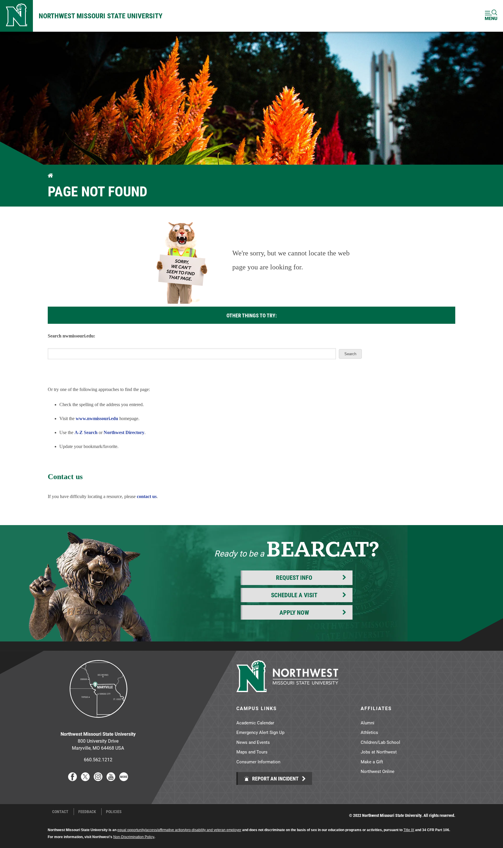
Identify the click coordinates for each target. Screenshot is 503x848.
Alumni (367, 723)
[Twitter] (85, 779)
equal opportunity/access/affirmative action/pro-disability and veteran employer (179, 830)
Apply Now (294, 612)
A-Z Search (86, 432)
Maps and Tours (252, 752)
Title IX (408, 830)
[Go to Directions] (98, 722)
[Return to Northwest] (16, 16)
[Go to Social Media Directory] (123, 779)
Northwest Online (377, 771)
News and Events (253, 742)
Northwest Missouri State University (100, 15)
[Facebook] (72, 779)
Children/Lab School (380, 742)
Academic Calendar (255, 723)
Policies (114, 811)
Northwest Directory (124, 432)
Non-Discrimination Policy (133, 837)
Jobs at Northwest (379, 752)
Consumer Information (258, 762)
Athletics (369, 732)
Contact (60, 811)
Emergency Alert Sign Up (260, 732)
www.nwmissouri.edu (97, 418)
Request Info (294, 577)
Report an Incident (275, 778)
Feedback (87, 811)
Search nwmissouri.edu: (71, 335)
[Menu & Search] (491, 16)
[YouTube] (111, 779)
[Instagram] (98, 779)
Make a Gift (372, 762)
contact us (147, 496)
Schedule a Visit (294, 595)
